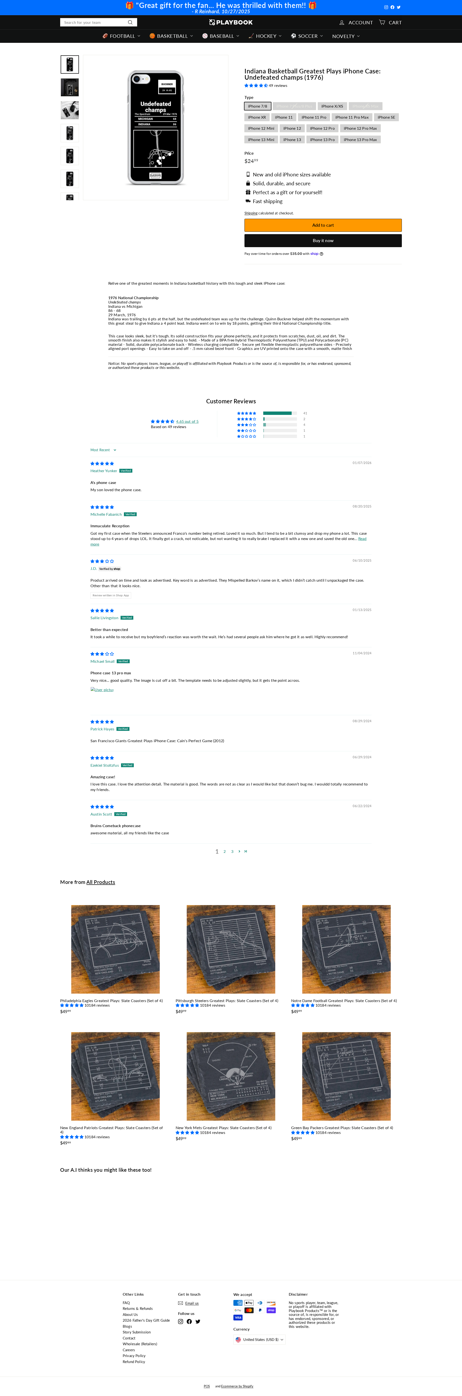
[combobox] (98, 22)
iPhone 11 (283, 117)
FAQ (126, 1302)
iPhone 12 (292, 128)
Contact (129, 1338)
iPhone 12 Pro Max (360, 128)
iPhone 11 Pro (314, 117)
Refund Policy (134, 1361)
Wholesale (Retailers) (140, 1344)
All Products (100, 882)
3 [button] (232, 851)
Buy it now (323, 240)
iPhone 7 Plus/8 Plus (294, 106)
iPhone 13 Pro (322, 139)
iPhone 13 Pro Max (360, 139)
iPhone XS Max (366, 106)
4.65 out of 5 (187, 421)
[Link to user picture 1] (102, 698)
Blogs (127, 1326)
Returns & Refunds (138, 1308)
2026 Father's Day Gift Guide (146, 1320)
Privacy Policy (134, 1355)
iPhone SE (386, 117)
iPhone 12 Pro (322, 128)
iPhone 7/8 (257, 106)
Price (249, 153)
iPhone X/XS (332, 106)
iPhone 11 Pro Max (352, 117)
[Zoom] (155, 127)
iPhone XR (257, 117)
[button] (256, 85)
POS (207, 1386)
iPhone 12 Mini (261, 128)
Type (249, 97)
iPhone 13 (292, 139)
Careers (129, 1350)
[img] (102, 463)
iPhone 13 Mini (261, 139)
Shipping (250, 213)
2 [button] (225, 851)
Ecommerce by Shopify (237, 1386)
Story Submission (137, 1332)
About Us (130, 1314)
